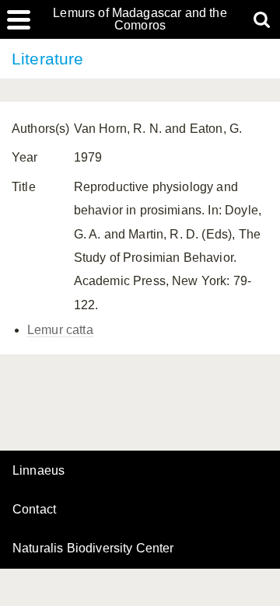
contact (34, 509)
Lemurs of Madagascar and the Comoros (139, 19)
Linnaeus (38, 471)
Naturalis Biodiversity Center (93, 548)
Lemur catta (60, 329)
